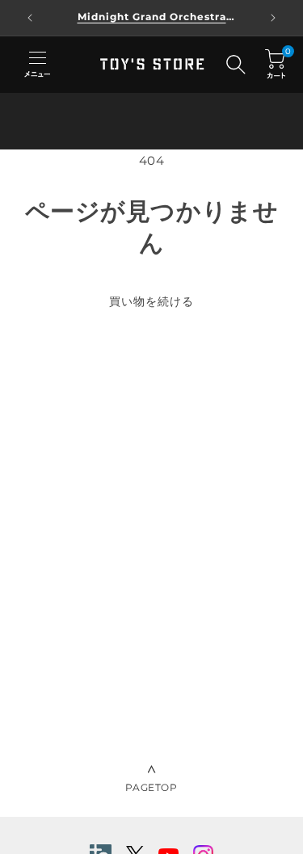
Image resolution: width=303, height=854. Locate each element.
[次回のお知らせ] (273, 18)
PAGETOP (151, 787)
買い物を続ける (151, 301)
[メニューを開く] (37, 65)
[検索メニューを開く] (236, 65)
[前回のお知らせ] (30, 18)
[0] (275, 64)
